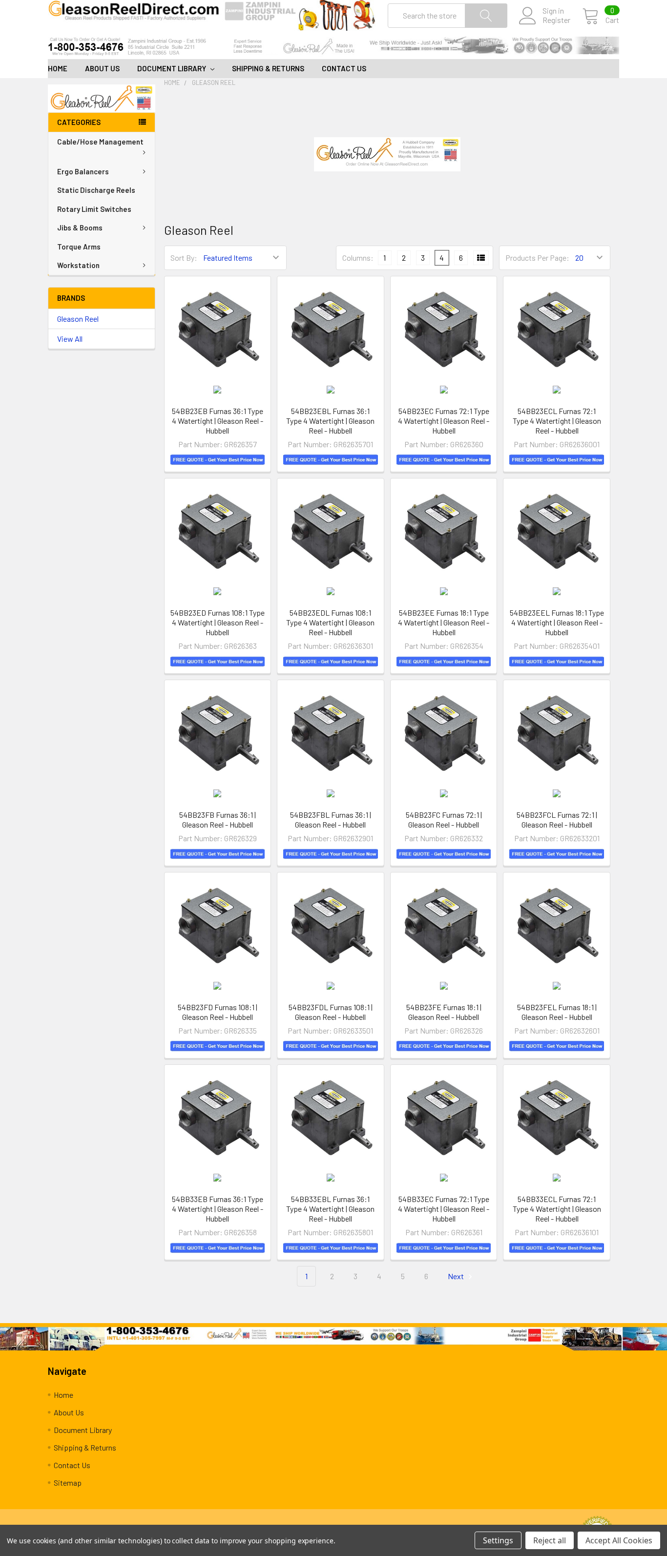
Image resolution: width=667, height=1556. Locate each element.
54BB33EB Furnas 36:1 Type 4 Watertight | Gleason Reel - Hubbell (217, 1208)
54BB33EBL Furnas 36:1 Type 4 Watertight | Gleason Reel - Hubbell (330, 1208)
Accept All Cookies (618, 1540)
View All (70, 338)
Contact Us (344, 68)
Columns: (358, 257)
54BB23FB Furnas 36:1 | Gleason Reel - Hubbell (217, 819)
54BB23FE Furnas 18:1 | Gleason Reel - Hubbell (443, 1011)
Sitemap (68, 1482)
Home (57, 68)
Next (456, 1276)
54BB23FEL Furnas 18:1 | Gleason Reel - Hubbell (557, 1011)
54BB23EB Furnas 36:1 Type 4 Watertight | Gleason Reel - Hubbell (217, 420)
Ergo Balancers (83, 171)
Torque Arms (79, 246)
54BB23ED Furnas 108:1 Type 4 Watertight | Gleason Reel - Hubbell (217, 622)
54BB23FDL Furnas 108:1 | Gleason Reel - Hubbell (331, 1011)
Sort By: (183, 257)
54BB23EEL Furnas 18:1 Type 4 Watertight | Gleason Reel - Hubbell (557, 622)
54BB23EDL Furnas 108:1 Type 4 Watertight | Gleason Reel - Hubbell (330, 622)
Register (556, 20)
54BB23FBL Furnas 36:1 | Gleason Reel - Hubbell (330, 819)
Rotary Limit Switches (94, 209)
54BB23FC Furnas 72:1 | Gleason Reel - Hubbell (444, 819)
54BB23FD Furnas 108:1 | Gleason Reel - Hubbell (217, 1011)
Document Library (172, 68)
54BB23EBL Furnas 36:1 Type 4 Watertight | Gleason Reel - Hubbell (330, 420)
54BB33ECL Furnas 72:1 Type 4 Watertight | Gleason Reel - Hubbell (557, 1208)
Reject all (549, 1540)
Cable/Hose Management (100, 141)
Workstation (78, 265)
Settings (498, 1540)
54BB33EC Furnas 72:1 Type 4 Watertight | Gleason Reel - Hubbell (443, 1208)
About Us (102, 68)
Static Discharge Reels (96, 190)
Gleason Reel (78, 318)
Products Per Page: (537, 257)
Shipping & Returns (268, 68)
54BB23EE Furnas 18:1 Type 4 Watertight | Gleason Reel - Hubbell (443, 622)
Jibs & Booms (80, 227)
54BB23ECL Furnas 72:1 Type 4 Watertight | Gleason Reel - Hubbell (557, 420)
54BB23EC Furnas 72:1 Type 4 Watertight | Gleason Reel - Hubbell (443, 420)
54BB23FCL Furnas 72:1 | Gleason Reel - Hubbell (557, 819)
